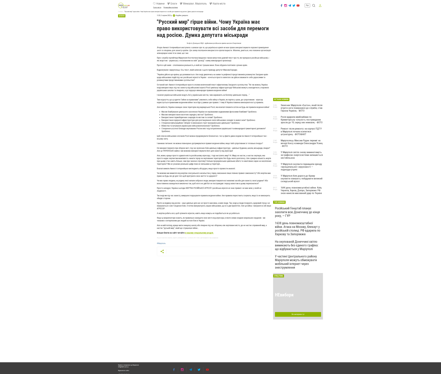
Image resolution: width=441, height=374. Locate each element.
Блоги (174, 3)
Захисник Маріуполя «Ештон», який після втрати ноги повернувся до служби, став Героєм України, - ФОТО (301, 108)
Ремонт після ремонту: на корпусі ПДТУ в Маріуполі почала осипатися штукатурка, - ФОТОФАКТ (301, 131)
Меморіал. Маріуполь (195, 3)
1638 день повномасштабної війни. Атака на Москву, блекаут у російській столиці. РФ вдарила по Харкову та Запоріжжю (297, 228)
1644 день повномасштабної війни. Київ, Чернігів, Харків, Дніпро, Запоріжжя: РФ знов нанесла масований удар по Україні (301, 190)
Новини (160, 3)
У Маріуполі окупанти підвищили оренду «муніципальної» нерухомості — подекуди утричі (301, 167)
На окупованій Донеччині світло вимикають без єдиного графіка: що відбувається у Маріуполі (296, 245)
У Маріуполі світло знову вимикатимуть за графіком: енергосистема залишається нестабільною (302, 155)
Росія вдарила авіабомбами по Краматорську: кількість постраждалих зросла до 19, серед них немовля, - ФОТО (301, 120)
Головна (120, 11)
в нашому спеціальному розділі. (199, 233)
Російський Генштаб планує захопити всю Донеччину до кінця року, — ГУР (297, 212)
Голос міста (157, 7)
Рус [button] (307, 5)
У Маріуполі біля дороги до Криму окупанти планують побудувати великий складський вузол (301, 178)
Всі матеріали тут (298, 314)
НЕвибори (284, 295)
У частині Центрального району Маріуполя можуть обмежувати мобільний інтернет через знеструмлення (296, 261)
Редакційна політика (171, 7)
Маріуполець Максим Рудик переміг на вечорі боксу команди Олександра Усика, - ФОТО (302, 143)
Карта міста (219, 3)
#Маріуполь (161, 243)
